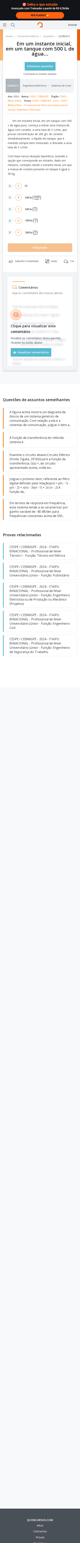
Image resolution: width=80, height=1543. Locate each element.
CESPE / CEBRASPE (39, 96)
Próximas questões (40, 66)
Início (40, 1525)
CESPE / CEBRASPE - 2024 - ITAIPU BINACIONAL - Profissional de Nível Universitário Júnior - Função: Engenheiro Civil (40, 621)
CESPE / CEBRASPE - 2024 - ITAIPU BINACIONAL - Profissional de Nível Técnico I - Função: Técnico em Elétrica (37, 551)
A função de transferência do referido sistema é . (37, 440)
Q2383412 (13, 85)
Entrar (72, 25)
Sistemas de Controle (63, 85)
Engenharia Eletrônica (35, 85)
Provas (40, 1537)
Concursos (40, 1531)
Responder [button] (40, 247)
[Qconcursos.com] (40, 24)
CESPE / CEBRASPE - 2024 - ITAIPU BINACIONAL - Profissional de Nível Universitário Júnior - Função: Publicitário (39, 571)
